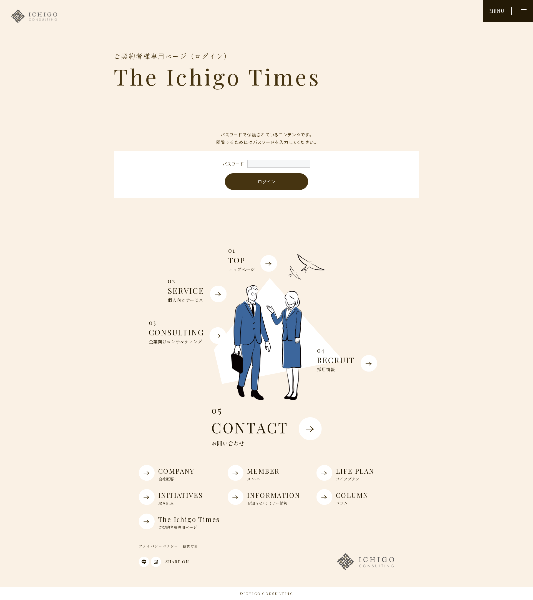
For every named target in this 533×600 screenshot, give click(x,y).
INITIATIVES (180, 498)
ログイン (266, 181)
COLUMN (352, 498)
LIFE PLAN (355, 473)
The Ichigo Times (189, 522)
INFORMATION (273, 498)
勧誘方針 (190, 546)
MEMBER (263, 473)
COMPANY (176, 473)
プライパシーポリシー (158, 546)
